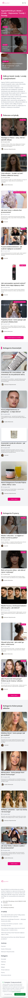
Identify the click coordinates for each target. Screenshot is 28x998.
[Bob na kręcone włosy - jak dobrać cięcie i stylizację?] (14, 559)
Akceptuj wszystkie (20, 994)
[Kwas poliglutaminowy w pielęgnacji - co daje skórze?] (14, 399)
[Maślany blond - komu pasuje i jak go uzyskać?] (14, 721)
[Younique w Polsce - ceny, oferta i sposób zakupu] (14, 127)
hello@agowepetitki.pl (8, 907)
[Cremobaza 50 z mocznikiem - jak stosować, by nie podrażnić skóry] (14, 361)
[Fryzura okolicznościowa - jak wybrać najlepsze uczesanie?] (14, 236)
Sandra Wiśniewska (8, 421)
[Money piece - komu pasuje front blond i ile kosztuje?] (14, 760)
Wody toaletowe (5, 969)
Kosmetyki (3, 959)
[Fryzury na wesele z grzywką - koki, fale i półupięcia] (14, 26)
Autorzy (3, 943)
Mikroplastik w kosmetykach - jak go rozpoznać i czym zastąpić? (12, 66)
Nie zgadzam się (8, 994)
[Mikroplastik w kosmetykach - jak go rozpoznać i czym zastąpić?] (14, 61)
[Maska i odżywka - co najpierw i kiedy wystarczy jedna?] (14, 525)
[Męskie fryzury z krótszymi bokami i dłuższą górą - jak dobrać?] (14, 595)
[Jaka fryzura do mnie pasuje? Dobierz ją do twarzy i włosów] (14, 668)
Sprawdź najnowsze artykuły (14, 337)
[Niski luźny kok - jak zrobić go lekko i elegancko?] (14, 44)
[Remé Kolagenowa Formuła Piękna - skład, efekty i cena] (14, 471)
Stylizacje (3, 961)
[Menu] (23, 3)
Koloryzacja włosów (6, 975)
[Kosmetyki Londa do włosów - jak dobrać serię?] (14, 434)
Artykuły (4, 911)
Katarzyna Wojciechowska (10, 384)
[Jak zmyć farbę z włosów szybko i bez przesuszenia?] (14, 835)
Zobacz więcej (14, 499)
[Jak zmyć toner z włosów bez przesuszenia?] (14, 199)
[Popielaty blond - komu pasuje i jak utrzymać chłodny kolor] (14, 309)
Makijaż (3, 967)
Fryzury (3, 972)
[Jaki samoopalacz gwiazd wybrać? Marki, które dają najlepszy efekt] (14, 272)
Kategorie (4, 956)
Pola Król (6, 455)
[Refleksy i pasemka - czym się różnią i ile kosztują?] (14, 799)
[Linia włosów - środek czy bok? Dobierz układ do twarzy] (14, 163)
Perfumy (3, 964)
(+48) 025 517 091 (7, 905)
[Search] (25, 3)
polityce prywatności (16, 991)
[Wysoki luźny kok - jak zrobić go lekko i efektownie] (14, 631)
